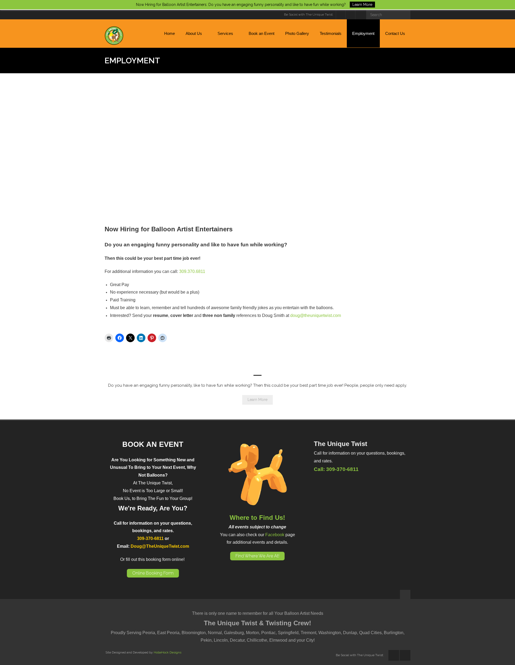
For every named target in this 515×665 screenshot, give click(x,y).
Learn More (257, 399)
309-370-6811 (150, 538)
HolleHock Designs (167, 652)
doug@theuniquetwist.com (315, 315)
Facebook (274, 534)
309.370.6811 (192, 271)
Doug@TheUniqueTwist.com (160, 546)
